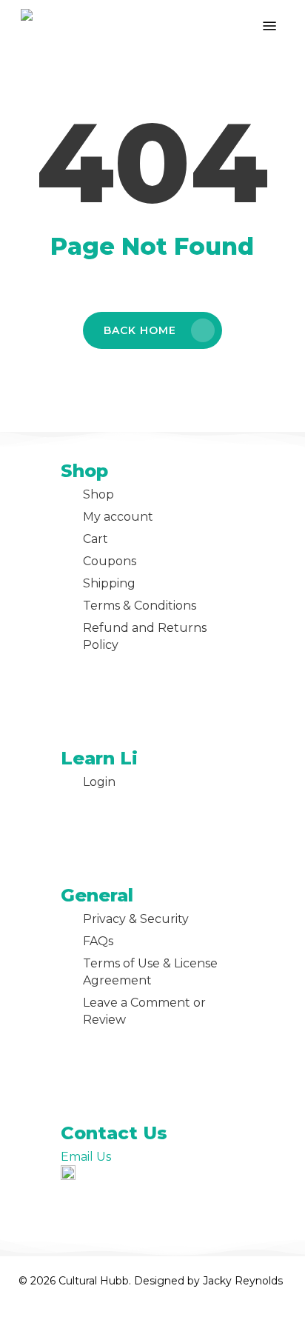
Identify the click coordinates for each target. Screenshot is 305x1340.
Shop (98, 494)
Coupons (109, 561)
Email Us (86, 1157)
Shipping (109, 583)
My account (118, 517)
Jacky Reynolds (243, 1280)
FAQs (98, 941)
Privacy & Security (136, 919)
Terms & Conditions (139, 606)
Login (99, 782)
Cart (95, 539)
